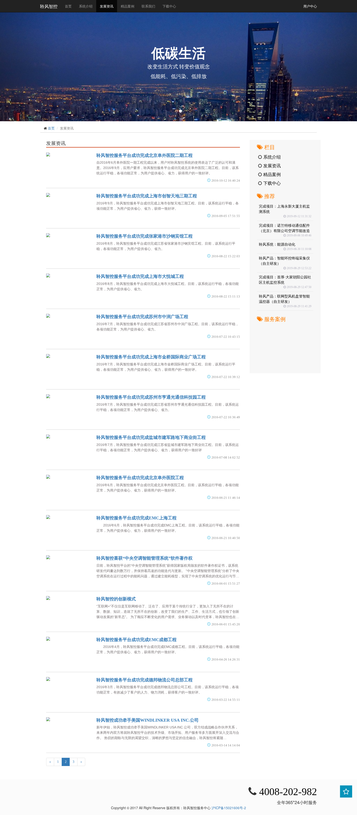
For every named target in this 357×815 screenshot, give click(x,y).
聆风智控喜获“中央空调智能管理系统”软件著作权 (144, 558)
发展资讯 (106, 6)
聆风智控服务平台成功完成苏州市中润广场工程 (142, 316)
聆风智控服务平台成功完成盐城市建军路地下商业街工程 (151, 437)
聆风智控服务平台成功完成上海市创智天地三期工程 (146, 196)
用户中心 (310, 6)
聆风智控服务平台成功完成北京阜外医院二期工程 (144, 155)
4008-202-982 (288, 791)
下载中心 (169, 6)
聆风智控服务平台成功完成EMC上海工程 (136, 518)
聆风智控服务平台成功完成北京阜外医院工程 (140, 477)
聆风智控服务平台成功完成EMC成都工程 (136, 639)
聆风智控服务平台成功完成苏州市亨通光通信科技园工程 (151, 397)
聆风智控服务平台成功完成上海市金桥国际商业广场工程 (151, 357)
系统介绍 (86, 6)
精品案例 (127, 6)
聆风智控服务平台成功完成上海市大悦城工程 (140, 276)
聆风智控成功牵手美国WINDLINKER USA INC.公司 (147, 720)
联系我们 (148, 6)
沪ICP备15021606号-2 (229, 807)
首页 (70, 5)
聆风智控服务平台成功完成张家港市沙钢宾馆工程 (144, 236)
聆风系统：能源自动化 (277, 244)
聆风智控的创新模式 (116, 599)
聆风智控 (49, 6)
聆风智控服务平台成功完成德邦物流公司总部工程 (144, 680)
